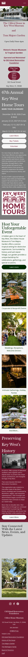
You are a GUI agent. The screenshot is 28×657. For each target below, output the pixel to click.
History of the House (8, 640)
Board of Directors (8, 650)
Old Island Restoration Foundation (13, 637)
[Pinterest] (18, 604)
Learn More (14, 136)
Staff (3, 653)
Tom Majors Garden (8, 643)
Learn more (14, 267)
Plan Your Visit (14, 69)
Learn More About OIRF (14, 76)
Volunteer (14, 146)
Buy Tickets (14, 141)
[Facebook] (14, 604)
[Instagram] (10, 604)
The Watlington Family (9, 647)
